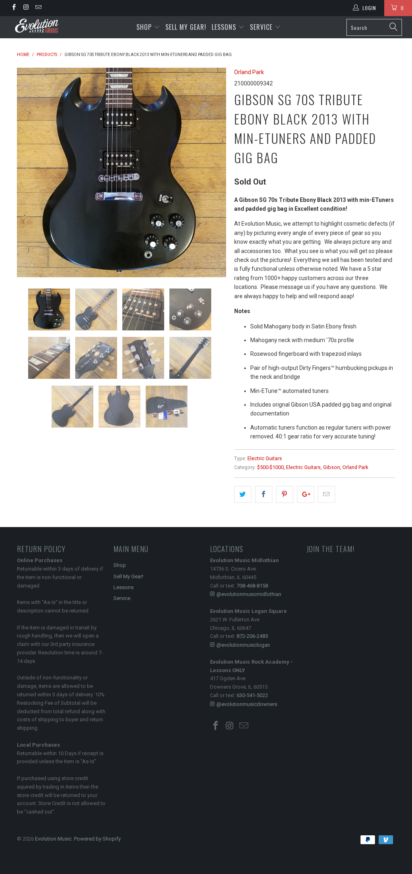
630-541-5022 (252, 695)
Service (262, 27)
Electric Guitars (264, 458)
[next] (215, 172)
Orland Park (249, 72)
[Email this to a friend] (326, 494)
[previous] (27, 172)
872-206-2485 (252, 636)
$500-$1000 (270, 467)
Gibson (331, 467)
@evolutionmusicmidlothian (248, 594)
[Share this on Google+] (305, 494)
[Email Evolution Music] (38, 8)
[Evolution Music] (37, 25)
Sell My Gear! (185, 27)
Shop (144, 27)
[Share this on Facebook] (263, 494)
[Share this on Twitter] (242, 494)
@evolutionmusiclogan (243, 645)
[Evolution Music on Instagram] (25, 8)
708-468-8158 (252, 586)
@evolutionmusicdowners (246, 704)
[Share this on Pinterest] (284, 494)
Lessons (225, 27)
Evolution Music (53, 839)
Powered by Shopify (97, 839)
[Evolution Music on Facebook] (13, 8)
